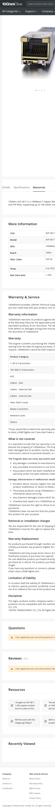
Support (30, 11)
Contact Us (7, 783)
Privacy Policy (35, 798)
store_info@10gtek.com (23, 432)
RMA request (34, 793)
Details (6, 187)
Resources (39, 187)
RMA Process (34, 788)
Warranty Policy (36, 783)
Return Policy (34, 778)
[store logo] (12, 4)
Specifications (22, 187)
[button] (36, 90)
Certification (7, 788)
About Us (6, 778)
